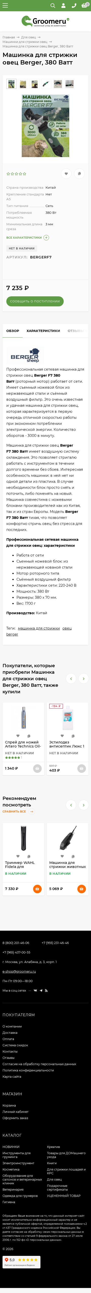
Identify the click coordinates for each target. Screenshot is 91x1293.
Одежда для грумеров (20, 1196)
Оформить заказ (15, 1118)
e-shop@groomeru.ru (19, 971)
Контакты (10, 1051)
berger (12, 634)
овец (67, 628)
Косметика (11, 1169)
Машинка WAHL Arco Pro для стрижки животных (67, 866)
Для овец (28, 37)
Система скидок (15, 1045)
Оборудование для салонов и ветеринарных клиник (22, 1179)
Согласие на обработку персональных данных (39, 1064)
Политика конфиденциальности (28, 1070)
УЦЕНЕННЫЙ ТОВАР (64, 1196)
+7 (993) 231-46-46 (55, 943)
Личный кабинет (16, 1112)
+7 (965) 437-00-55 (16, 952)
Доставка (10, 1033)
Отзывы (8, 1058)
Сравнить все (15, 811)
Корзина (9, 1105)
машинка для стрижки (39, 628)
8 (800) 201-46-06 (16, 943)
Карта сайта (12, 1076)
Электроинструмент (18, 1163)
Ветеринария (13, 1189)
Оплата (8, 1039)
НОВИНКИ (11, 1147)
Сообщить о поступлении (35, 301)
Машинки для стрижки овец (25, 42)
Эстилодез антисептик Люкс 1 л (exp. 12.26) (22, 746)
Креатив (53, 1147)
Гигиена (9, 1202)
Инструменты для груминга (17, 1155)
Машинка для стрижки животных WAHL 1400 (23, 866)
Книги (52, 1163)
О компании (12, 1026)
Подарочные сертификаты (57, 1187)
